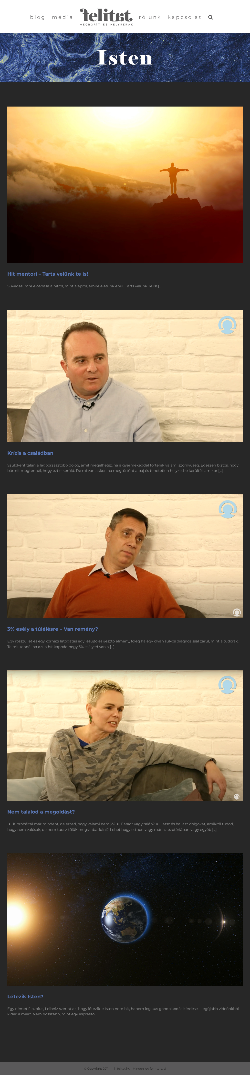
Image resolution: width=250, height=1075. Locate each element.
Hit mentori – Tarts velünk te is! (47, 274)
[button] (211, 16)
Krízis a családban (30, 453)
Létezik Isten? (25, 996)
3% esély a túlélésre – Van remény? (52, 629)
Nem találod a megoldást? (41, 812)
